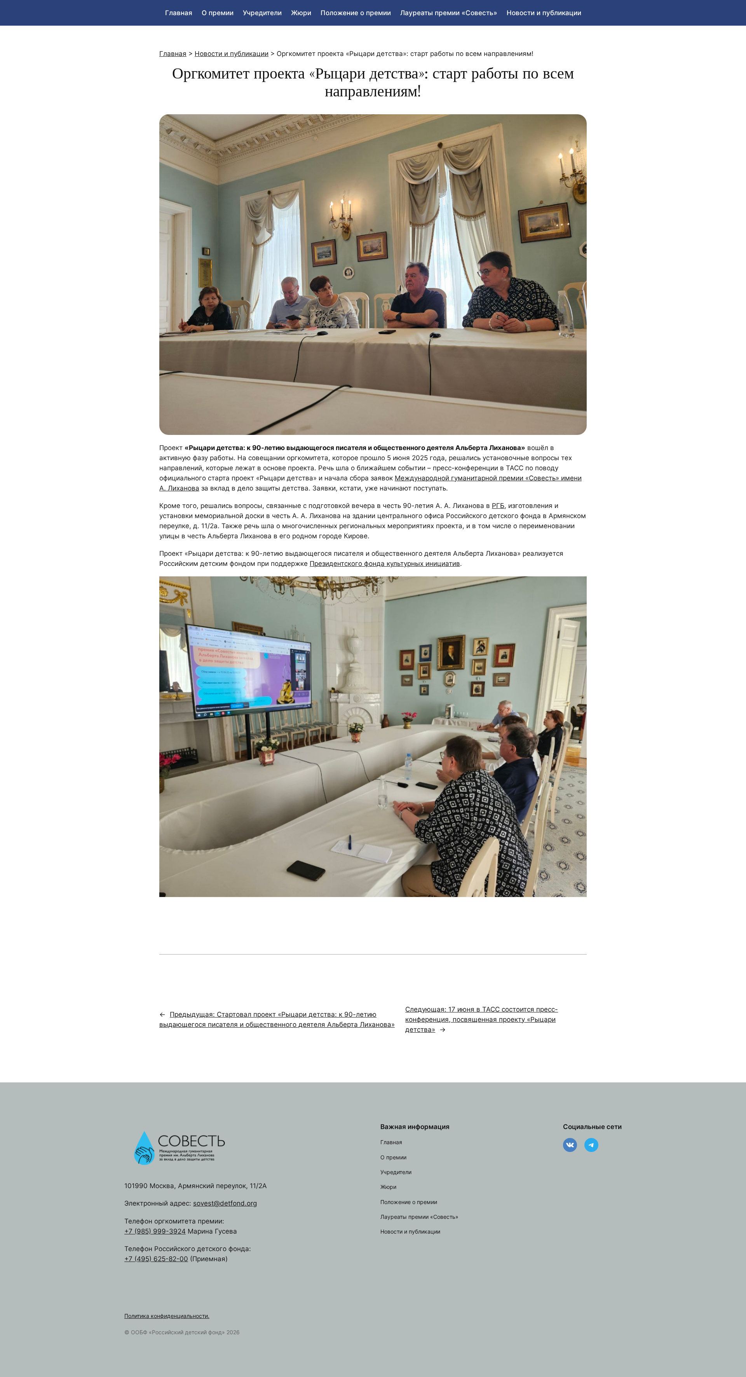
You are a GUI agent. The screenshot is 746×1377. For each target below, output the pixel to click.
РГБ (498, 506)
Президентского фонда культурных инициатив (385, 563)
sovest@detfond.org (225, 1203)
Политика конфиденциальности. (166, 1315)
